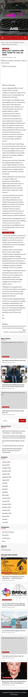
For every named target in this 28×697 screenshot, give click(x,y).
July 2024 (4, 519)
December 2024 (6, 504)
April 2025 (5, 492)
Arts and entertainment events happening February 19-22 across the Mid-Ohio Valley (14, 436)
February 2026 (6, 462)
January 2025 (5, 501)
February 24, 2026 (10, 580)
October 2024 (6, 510)
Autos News (5, 535)
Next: (15, 331)
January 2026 (5, 465)
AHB (14, 28)
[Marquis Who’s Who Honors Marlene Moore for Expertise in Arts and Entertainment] (14, 670)
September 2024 (6, 513)
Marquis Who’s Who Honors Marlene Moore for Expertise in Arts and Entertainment (12, 450)
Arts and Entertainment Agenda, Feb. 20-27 (13, 441)
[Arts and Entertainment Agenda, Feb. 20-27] (14, 620)
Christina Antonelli (6, 549)
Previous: (14, 326)
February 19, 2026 (10, 684)
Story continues (8, 232)
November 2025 (6, 471)
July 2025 (4, 483)
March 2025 (5, 495)
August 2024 (5, 516)
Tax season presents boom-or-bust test (13, 360)
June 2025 (5, 486)
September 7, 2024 (12, 57)
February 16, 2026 (10, 414)
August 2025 (5, 480)
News (3, 541)
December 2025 (6, 468)
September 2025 (6, 477)
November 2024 (6, 507)
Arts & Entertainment (8, 532)
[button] (2, 38)
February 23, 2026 (10, 607)
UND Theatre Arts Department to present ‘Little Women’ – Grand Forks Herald (13, 432)
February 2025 (6, 498)
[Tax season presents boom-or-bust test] (14, 349)
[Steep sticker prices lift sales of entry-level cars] (14, 400)
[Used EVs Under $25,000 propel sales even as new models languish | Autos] (14, 374)
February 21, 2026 (10, 362)
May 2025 (5, 489)
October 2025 (6, 474)
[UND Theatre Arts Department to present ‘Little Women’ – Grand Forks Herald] (14, 566)
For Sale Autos (6, 48)
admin (5, 57)
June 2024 (5, 522)
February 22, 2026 (10, 632)
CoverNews (23, 692)
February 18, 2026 (10, 388)
